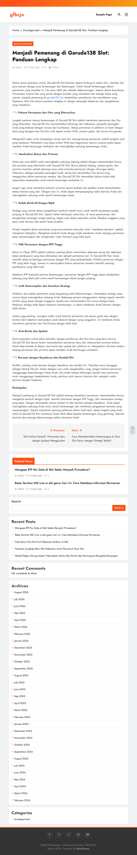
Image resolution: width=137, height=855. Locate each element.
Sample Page (104, 14)
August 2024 (21, 758)
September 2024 (23, 752)
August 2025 (21, 675)
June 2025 (19, 689)
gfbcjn (17, 14)
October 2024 (22, 745)
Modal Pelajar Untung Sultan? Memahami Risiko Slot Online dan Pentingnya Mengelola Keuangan (66, 556)
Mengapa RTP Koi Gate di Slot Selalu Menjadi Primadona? (52, 469)
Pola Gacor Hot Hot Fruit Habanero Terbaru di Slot (41, 542)
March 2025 (20, 710)
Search (16, 501)
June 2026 (20, 606)
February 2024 (22, 800)
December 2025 (23, 647)
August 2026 (21, 592)
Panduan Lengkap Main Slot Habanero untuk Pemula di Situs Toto (49, 549)
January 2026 (21, 641)
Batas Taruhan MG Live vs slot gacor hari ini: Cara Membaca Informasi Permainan (67, 483)
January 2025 (21, 724)
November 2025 (23, 655)
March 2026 (20, 627)
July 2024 (19, 765)
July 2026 (19, 599)
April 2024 (20, 786)
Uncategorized (23, 44)
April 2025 (20, 703)
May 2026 (19, 613)
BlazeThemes (82, 848)
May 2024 (19, 779)
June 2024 (20, 772)
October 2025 (22, 661)
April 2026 (20, 620)
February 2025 (22, 717)
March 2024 (20, 793)
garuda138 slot (55, 97)
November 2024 (23, 738)
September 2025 (23, 668)
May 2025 (19, 696)
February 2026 (22, 634)
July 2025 (19, 682)
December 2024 (23, 731)
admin (18, 67)
